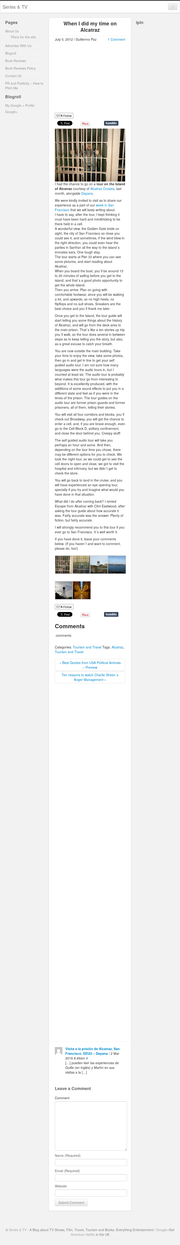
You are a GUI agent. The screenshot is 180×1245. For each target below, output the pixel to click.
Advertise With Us (18, 45)
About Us (12, 31)
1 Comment (116, 39)
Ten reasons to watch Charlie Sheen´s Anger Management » (90, 677)
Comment (62, 1097)
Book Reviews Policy (20, 68)
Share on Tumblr (111, 123)
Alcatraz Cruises (102, 188)
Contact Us (13, 75)
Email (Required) (67, 1170)
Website (61, 1186)
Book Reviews (15, 60)
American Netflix (83, 1234)
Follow (67, 116)
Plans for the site (23, 37)
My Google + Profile (19, 105)
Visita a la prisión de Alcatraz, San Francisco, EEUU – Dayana (92, 1051)
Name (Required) (68, 1155)
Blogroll (10, 53)
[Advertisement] (94, 79)
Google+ (11, 111)
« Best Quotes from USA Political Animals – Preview (90, 665)
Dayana (87, 193)
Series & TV (15, 6)
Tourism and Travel (87, 647)
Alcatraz (118, 647)
